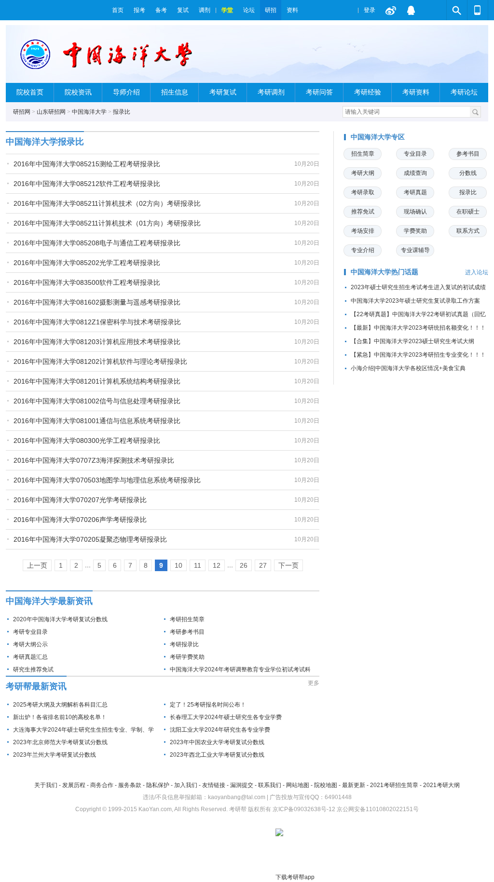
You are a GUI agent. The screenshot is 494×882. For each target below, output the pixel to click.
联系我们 (269, 785)
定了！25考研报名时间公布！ (208, 704)
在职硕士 (468, 211)
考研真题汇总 (30, 657)
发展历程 (73, 785)
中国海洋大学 (89, 111)
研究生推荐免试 (33, 669)
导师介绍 (126, 92)
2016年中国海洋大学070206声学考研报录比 (80, 519)
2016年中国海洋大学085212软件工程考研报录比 (87, 183)
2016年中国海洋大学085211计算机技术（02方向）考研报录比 (107, 203)
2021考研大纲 (441, 785)
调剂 (204, 10)
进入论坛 (476, 272)
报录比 (121, 111)
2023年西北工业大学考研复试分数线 (217, 754)
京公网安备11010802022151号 (378, 809)
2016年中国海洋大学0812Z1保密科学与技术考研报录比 (97, 322)
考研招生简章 (187, 619)
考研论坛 (464, 92)
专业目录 (415, 153)
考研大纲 (362, 173)
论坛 (249, 10)
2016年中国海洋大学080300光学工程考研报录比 (87, 440)
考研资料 (415, 92)
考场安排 (362, 230)
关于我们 (45, 785)
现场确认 (415, 211)
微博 (391, 10)
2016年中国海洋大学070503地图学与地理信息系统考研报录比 (107, 480)
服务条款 (129, 785)
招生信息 (174, 92)
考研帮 (56, 10)
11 (197, 565)
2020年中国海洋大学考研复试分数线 (60, 619)
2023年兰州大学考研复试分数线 (54, 754)
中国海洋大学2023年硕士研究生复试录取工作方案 (415, 300)
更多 (313, 683)
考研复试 (222, 92)
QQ (411, 10)
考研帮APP (477, 10)
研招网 (21, 111)
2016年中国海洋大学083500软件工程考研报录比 (87, 282)
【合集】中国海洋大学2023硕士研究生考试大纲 (412, 341)
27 (263, 565)
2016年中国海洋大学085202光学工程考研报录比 (87, 263)
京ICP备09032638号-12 (304, 809)
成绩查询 (415, 173)
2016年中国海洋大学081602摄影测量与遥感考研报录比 (97, 302)
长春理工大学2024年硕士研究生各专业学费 (226, 717)
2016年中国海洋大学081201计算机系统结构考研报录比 (97, 381)
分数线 (468, 173)
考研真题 (415, 192)
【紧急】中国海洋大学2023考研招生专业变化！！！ (418, 354)
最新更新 (353, 785)
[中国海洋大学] (106, 58)
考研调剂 (271, 92)
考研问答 (319, 92)
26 (243, 565)
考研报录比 (184, 644)
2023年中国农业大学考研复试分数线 (217, 742)
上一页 (37, 565)
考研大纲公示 (30, 644)
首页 (118, 10)
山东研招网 (51, 111)
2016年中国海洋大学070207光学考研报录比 (80, 500)
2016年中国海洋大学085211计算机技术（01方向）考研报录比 (107, 223)
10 (178, 565)
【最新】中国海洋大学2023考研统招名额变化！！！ (418, 327)
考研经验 (367, 92)
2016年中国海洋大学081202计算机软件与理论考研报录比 (100, 361)
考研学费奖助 (187, 657)
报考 (139, 10)
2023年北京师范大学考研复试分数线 (60, 742)
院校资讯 (78, 92)
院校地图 (325, 785)
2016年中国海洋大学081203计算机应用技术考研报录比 (97, 342)
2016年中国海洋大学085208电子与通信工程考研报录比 (97, 243)
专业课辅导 (415, 250)
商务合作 (101, 785)
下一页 (288, 565)
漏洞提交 (241, 785)
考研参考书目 (187, 631)
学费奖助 (415, 230)
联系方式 (468, 230)
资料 (292, 10)
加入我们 (185, 785)
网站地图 (297, 785)
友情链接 (213, 785)
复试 (183, 10)
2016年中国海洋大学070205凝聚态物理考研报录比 (90, 539)
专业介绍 (362, 250)
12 (216, 565)
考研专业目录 (30, 631)
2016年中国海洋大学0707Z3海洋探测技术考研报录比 (94, 460)
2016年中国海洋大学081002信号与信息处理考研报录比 (97, 401)
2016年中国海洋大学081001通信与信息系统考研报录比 (97, 421)
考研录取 (362, 192)
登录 (369, 10)
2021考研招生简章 (394, 785)
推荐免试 (362, 211)
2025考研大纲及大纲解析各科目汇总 (60, 704)
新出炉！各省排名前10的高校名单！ (60, 717)
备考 (161, 10)
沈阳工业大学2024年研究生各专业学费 (220, 729)
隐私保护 (157, 785)
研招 (270, 10)
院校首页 (29, 92)
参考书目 (468, 153)
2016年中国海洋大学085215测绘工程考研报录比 (87, 164)
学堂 (227, 10)
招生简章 (362, 153)
